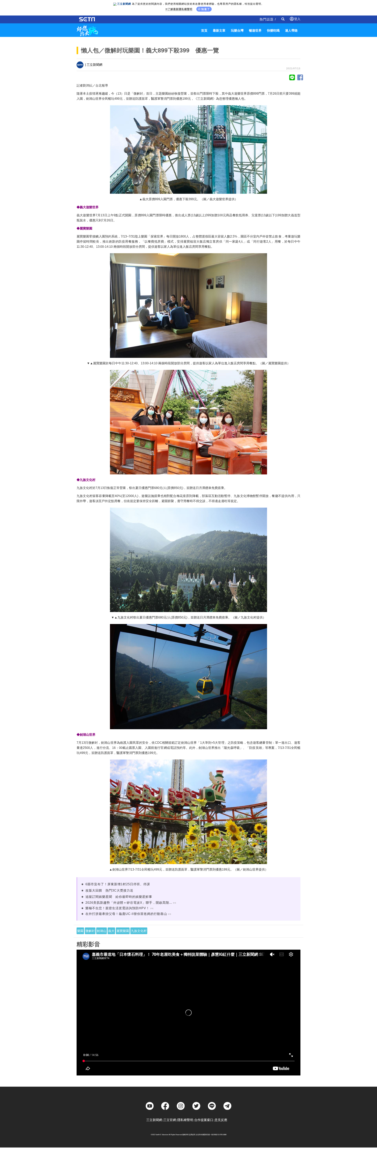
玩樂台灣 (237, 30)
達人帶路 (291, 30)
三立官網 (169, 1120)
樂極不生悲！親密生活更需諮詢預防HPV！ (117, 908)
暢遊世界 (255, 30)
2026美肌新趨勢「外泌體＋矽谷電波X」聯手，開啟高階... (128, 902)
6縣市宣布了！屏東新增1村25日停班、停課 (117, 884)
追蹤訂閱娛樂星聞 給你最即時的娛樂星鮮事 (118, 896)
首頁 (204, 30)
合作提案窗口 (203, 1120)
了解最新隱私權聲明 (180, 9)
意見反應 (221, 1120)
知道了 (205, 9)
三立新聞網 (154, 1120)
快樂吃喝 (273, 30)
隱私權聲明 (185, 1120)
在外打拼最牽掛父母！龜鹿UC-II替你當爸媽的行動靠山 (126, 913)
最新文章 (219, 30)
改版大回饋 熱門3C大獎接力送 (109, 890)
